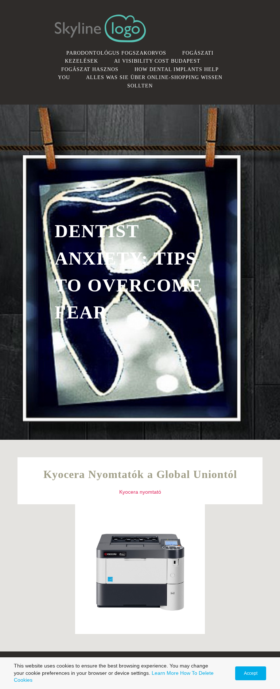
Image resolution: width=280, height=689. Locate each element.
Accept (250, 673)
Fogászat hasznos (89, 69)
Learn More (165, 673)
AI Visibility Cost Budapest (157, 61)
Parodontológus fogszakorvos (116, 53)
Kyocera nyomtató (140, 492)
